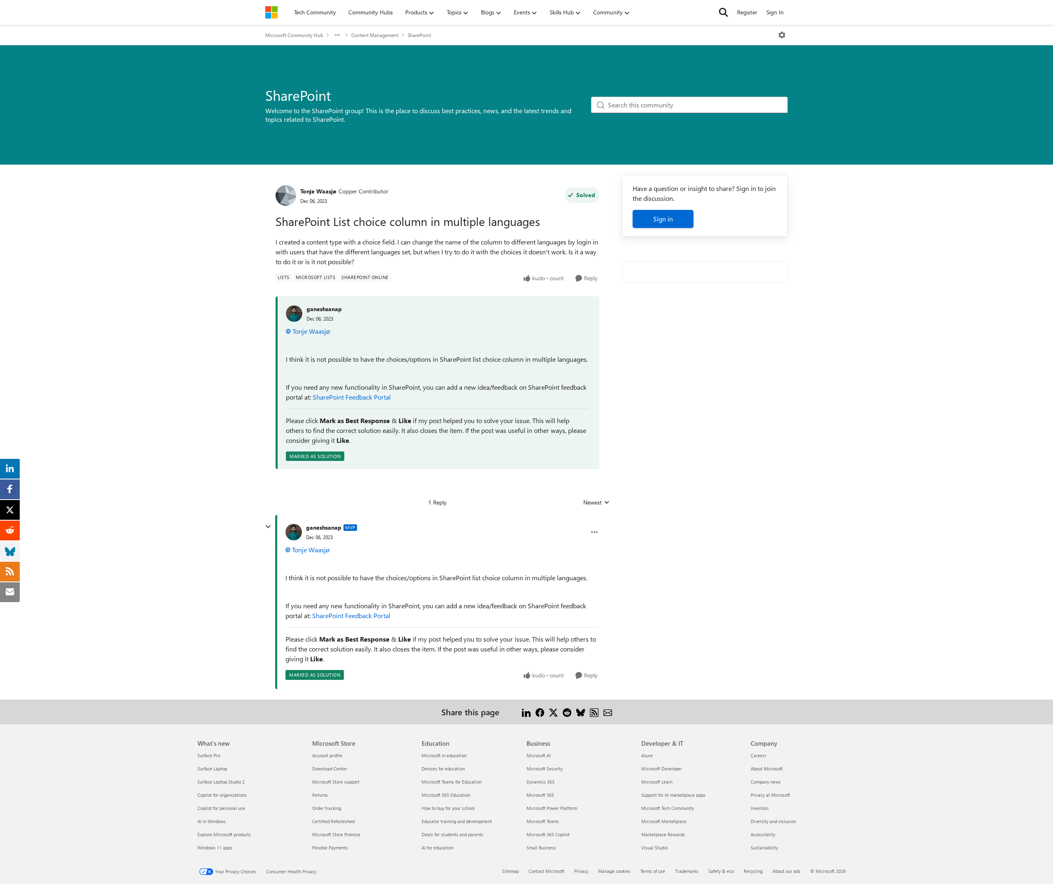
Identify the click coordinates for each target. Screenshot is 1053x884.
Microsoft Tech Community (667, 808)
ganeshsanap (324, 309)
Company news (766, 782)
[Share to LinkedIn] (526, 711)
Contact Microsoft (546, 871)
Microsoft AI (538, 755)
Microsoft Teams (542, 821)
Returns (320, 795)
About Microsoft (767, 768)
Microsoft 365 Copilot (548, 834)
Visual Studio (654, 847)
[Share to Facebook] (540, 711)
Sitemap (510, 871)
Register (747, 12)
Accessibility (763, 834)
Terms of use (652, 871)
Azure (647, 755)
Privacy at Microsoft (770, 795)
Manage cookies (614, 871)
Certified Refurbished (333, 821)
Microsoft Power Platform (551, 808)
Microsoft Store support (336, 782)
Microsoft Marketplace (664, 821)
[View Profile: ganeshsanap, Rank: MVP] (293, 532)
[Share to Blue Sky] (580, 711)
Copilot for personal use (221, 808)
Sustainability (764, 847)
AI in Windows (211, 821)
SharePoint (419, 35)
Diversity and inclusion (773, 821)
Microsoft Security (544, 768)
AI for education (437, 847)
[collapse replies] (268, 527)
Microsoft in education (444, 755)
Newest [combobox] (596, 502)
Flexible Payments (330, 847)
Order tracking (326, 808)
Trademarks (686, 871)
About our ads (786, 871)
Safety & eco (721, 871)
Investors (760, 808)
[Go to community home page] (271, 12)
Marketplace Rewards (663, 834)
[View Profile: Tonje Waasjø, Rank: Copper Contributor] (286, 195)
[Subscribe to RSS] (594, 711)
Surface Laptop (212, 768)
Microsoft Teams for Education (452, 782)
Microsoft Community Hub (294, 35)
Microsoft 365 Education (446, 795)
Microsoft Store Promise (336, 834)
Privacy (581, 871)
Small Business (541, 847)
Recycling (753, 871)
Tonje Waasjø (318, 191)
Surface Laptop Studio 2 (221, 782)
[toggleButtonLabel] (782, 35)
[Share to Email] (607, 711)
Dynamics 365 (540, 782)
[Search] (723, 12)
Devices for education (443, 768)
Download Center (329, 768)
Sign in (663, 218)
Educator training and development (457, 821)
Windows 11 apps (214, 847)
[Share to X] (553, 711)
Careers (758, 755)
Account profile (327, 755)
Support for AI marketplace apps (673, 795)
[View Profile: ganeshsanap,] (294, 313)
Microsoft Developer (661, 768)
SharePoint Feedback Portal (352, 397)
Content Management (375, 35)
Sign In (775, 12)
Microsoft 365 (540, 795)
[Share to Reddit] (567, 711)
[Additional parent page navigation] (337, 35)
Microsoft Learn (657, 782)
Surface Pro (208, 755)
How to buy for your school (448, 808)
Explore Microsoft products (224, 834)
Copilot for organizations (222, 795)
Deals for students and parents (452, 834)
